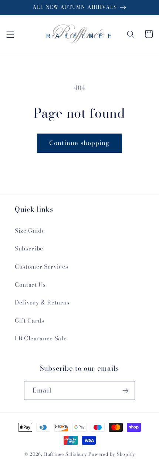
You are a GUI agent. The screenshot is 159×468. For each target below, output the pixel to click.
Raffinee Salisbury (65, 454)
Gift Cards (29, 320)
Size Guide (30, 230)
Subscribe (29, 248)
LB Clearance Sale (41, 338)
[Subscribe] (125, 390)
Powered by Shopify (111, 454)
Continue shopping (79, 143)
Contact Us (30, 284)
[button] (10, 34)
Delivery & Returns (42, 302)
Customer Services (41, 266)
